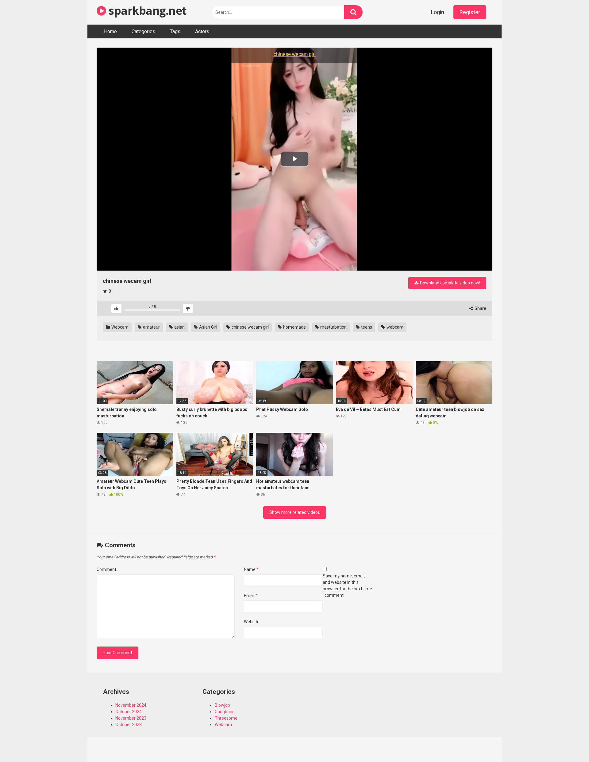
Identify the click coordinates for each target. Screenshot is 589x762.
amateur (151, 327)
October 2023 (128, 724)
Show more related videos (294, 512)
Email (251, 595)
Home (110, 31)
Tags (175, 31)
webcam (394, 327)
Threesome (226, 718)
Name (251, 569)
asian (179, 327)
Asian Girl (207, 327)
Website (252, 621)
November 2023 (130, 718)
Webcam (119, 327)
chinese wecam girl (250, 327)
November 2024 (130, 705)
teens (366, 327)
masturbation (333, 327)
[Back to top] (568, 743)
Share (480, 308)
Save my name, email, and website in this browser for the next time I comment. (347, 585)
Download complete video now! (449, 282)
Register (470, 12)
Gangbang (225, 711)
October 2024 (128, 711)
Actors (202, 31)
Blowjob (222, 705)
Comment (106, 569)
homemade (294, 327)
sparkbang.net (146, 10)
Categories (143, 31)
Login (437, 12)
